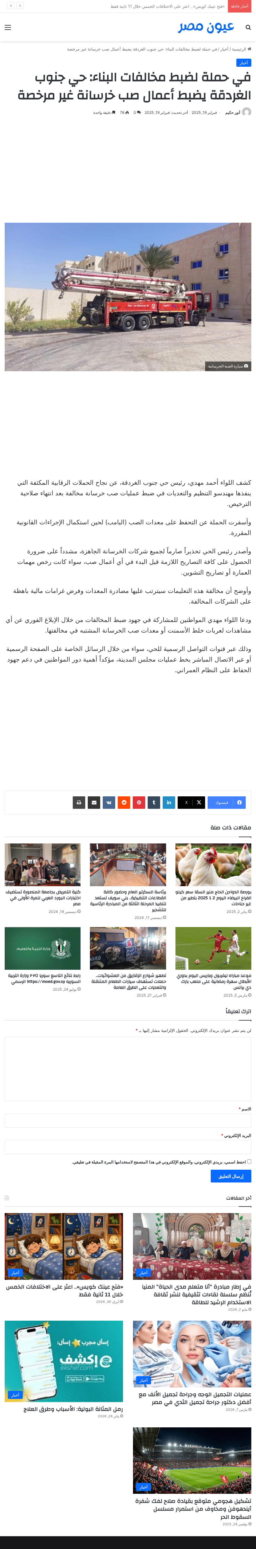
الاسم (245, 1108)
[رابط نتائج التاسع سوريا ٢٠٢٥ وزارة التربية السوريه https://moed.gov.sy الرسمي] (43, 948)
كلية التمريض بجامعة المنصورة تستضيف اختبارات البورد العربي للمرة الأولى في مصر (43, 898)
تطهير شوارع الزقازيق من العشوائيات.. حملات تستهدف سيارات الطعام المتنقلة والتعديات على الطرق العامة (128, 982)
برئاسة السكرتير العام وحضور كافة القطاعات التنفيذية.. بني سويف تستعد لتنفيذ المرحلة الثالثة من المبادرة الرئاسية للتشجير (128, 901)
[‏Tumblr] (154, 802)
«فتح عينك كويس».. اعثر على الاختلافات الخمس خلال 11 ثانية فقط (64, 1291)
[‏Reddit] (124, 802)
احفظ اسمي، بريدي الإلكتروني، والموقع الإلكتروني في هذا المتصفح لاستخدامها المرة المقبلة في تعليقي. (159, 1161)
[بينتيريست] (139, 802)
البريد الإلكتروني (236, 1135)
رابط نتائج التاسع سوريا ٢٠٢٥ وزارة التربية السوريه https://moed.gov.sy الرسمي (44, 979)
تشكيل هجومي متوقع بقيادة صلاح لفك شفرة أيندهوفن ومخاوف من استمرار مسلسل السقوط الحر (193, 1509)
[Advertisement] (128, 169)
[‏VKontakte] (109, 802)
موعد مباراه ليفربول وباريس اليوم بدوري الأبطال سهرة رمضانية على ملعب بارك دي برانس (214, 982)
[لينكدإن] (169, 802)
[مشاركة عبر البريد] (94, 802)
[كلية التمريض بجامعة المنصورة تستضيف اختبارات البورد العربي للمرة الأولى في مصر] (43, 864)
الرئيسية (240, 48)
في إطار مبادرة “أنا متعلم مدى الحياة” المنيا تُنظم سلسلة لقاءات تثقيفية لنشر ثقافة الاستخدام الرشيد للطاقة (196, 1295)
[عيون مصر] (206, 27)
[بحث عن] (248, 29)
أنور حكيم (232, 112)
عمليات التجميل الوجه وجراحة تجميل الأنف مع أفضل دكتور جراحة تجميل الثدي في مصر (150, 6)
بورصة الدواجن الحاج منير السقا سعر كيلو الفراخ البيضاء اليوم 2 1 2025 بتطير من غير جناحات (213, 898)
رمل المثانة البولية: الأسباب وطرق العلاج (73, 1409)
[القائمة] (8, 29)
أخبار (224, 48)
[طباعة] (79, 802)
